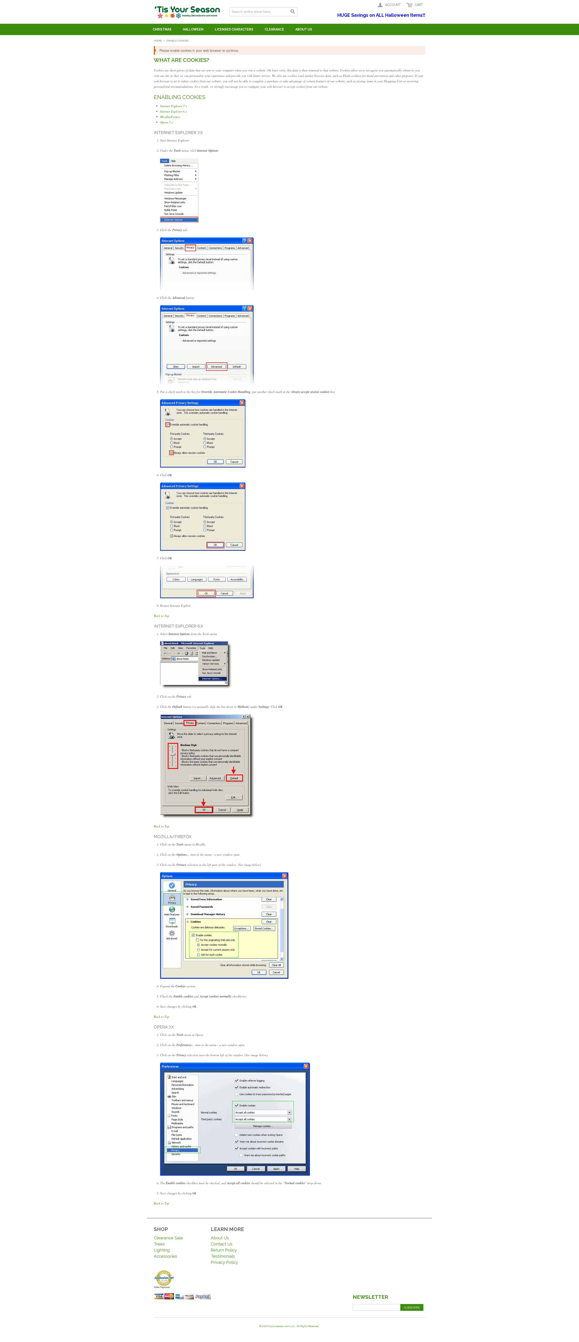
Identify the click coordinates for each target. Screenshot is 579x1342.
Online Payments (162, 1287)
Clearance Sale (168, 1238)
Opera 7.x (166, 122)
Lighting (162, 1250)
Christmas (162, 29)
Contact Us (222, 1244)
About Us (303, 29)
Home (158, 40)
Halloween (193, 29)
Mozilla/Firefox (170, 117)
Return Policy (224, 1250)
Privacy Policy (224, 1262)
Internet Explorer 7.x (173, 106)
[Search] (292, 11)
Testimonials (223, 1256)
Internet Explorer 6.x (173, 111)
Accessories (165, 1256)
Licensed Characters (234, 29)
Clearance (274, 29)
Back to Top (161, 616)
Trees (159, 1244)
